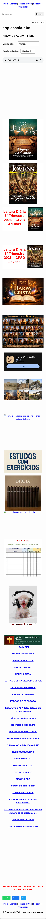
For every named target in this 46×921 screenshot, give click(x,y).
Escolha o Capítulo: (10, 51)
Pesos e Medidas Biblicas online (23, 738)
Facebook (15, 898)
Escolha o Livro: (9, 44)
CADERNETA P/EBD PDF (23, 687)
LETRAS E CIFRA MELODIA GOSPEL (23, 681)
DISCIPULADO (23, 779)
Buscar (39, 14)
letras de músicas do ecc (23, 718)
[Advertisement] (23, 90)
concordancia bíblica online (23, 731)
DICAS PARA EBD (23, 759)
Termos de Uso (25, 4)
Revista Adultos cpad (23, 654)
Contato (13, 4)
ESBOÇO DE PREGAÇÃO (23, 701)
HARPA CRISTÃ (23, 674)
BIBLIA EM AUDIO (23, 667)
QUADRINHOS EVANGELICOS (23, 826)
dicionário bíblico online (23, 725)
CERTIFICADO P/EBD (23, 694)
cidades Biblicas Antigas (23, 786)
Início (5, 4)
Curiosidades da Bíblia (23, 819)
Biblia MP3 (24, 647)
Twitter (23, 898)
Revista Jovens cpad (23, 660)
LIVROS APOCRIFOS (23, 792)
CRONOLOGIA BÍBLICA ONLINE (23, 745)
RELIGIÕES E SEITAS (23, 752)
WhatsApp (6, 898)
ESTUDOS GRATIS (23, 772)
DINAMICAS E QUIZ (23, 765)
